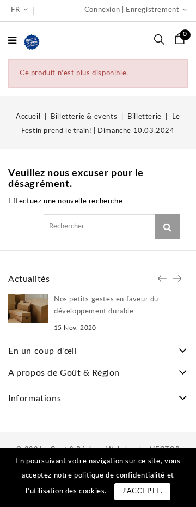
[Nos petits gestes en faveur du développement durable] (28, 308)
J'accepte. (142, 491)
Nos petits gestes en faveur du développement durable (106, 305)
